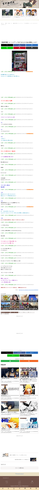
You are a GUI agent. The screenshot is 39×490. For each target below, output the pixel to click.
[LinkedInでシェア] (19, 349)
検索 (32, 481)
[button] (26, 355)
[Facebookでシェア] (6, 346)
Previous (0, 14)
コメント (32, 482)
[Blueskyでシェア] (24, 344)
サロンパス (26, 312)
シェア (7, 482)
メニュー (19, 484)
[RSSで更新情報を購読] (29, 361)
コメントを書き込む (19, 467)
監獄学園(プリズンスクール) (6, 312)
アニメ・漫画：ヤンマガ (14, 312)
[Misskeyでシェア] (32, 344)
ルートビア (21, 312)
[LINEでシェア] (32, 346)
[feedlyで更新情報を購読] (10, 361)
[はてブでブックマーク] (15, 346)
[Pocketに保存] (24, 346)
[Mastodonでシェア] (15, 344)
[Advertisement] (19, 33)
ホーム (7, 481)
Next (38, 14)
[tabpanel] (7, 14)
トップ (19, 481)
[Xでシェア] (6, 344)
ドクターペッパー (31, 312)
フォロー (19, 482)
